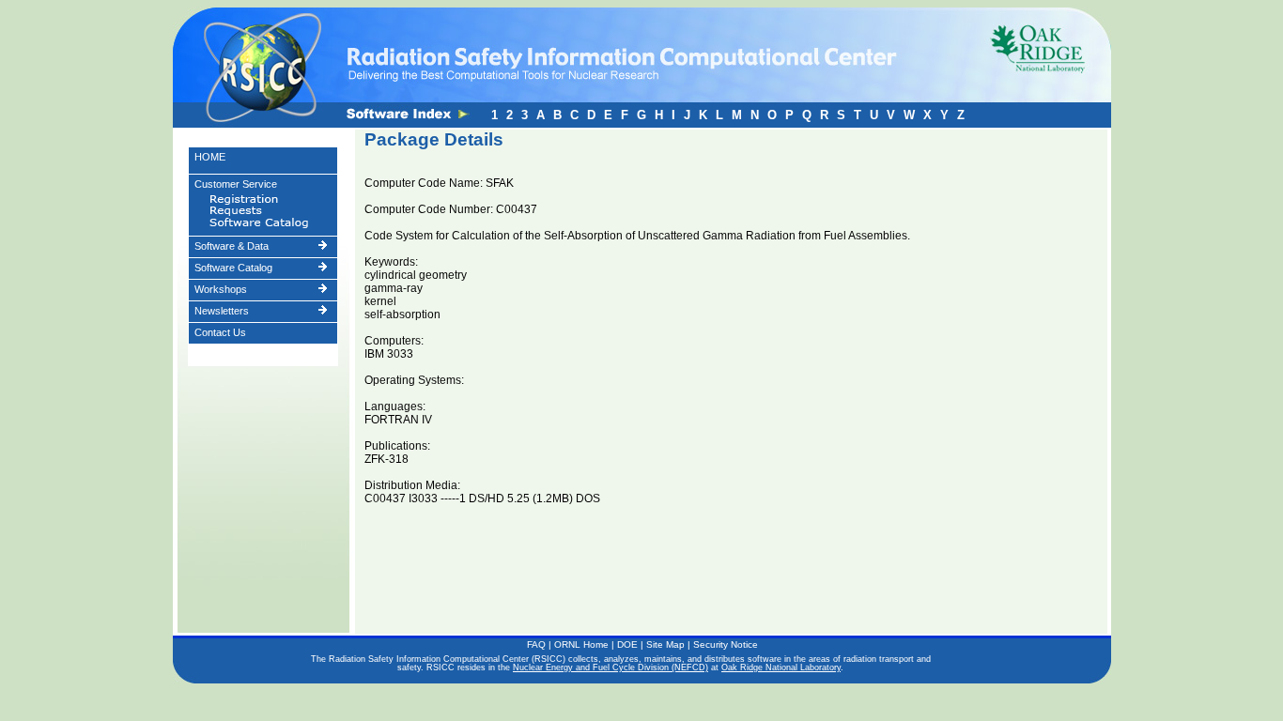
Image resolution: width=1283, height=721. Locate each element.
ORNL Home (581, 644)
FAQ (536, 644)
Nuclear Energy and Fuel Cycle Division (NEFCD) (610, 667)
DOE (627, 644)
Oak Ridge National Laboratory (781, 667)
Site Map (665, 644)
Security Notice (725, 644)
